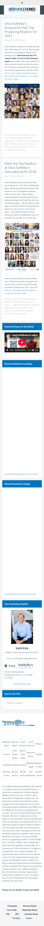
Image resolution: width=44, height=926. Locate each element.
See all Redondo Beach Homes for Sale (20, 594)
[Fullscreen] (37, 350)
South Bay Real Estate (22, 684)
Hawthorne (15, 765)
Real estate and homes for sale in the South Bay (22, 10)
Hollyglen (39, 754)
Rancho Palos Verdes (23, 754)
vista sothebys (20, 150)
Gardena (22, 765)
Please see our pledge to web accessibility (20, 890)
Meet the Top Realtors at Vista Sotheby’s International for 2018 (21, 167)
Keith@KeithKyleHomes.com (16, 675)
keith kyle (26, 305)
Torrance (6, 754)
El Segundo (39, 744)
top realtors (16, 311)
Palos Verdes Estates (15, 754)
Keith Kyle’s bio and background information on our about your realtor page (21, 290)
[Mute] (33, 350)
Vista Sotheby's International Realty (18, 138)
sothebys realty (21, 141)
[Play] (7, 350)
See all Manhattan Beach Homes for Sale (21, 474)
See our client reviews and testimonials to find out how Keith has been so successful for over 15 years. (21, 76)
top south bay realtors (25, 144)
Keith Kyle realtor (29, 135)
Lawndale (6, 765)
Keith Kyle (18, 135)
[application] (22, 342)
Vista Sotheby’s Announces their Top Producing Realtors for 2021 (21, 29)
